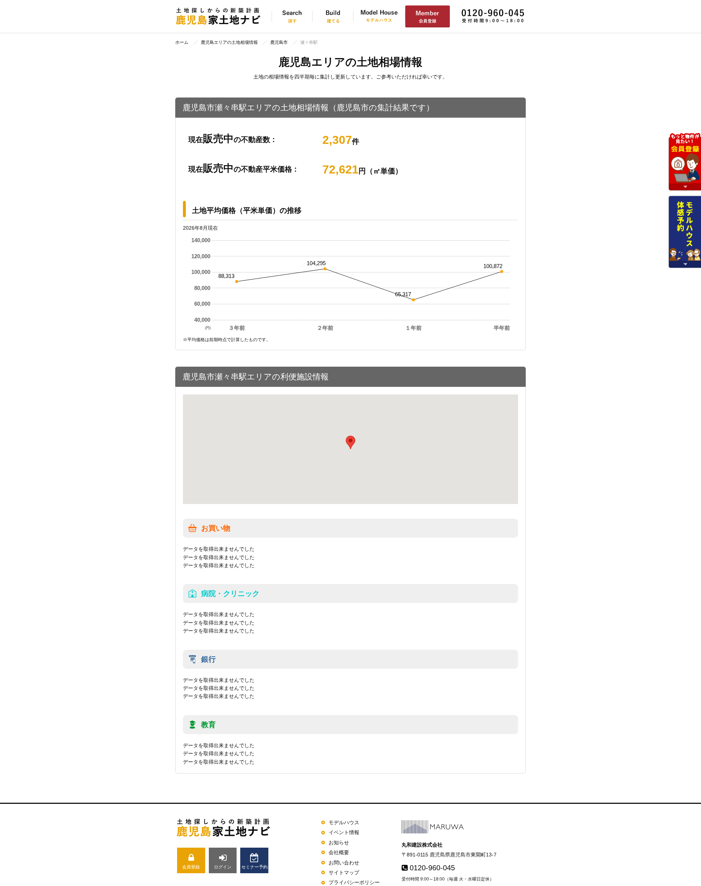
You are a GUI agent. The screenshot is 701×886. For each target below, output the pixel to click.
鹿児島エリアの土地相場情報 (229, 42)
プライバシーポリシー (354, 882)
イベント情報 (344, 832)
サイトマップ (344, 872)
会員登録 (191, 867)
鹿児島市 (279, 42)
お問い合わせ (344, 863)
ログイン (222, 867)
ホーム (181, 42)
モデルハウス (344, 822)
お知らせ (339, 842)
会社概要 (339, 852)
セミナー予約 (254, 867)
